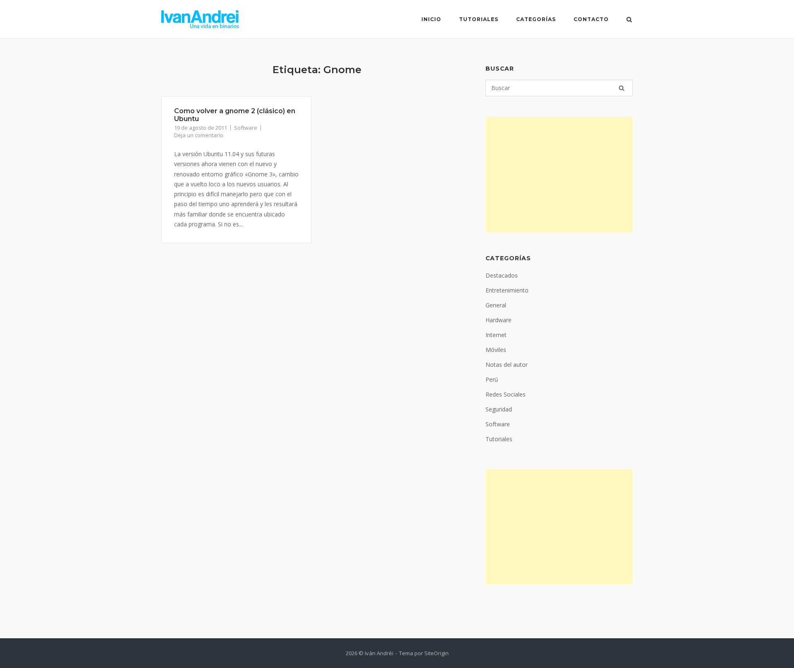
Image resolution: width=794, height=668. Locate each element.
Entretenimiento (507, 290)
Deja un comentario (198, 135)
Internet (496, 335)
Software (245, 127)
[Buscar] (621, 88)
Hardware (498, 320)
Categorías (536, 19)
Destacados (501, 275)
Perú (491, 379)
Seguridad (498, 409)
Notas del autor (506, 364)
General (495, 305)
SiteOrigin (436, 653)
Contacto (591, 19)
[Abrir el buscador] (629, 20)
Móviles (495, 350)
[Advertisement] (559, 175)
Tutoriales (478, 19)
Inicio (431, 19)
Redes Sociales (505, 394)
